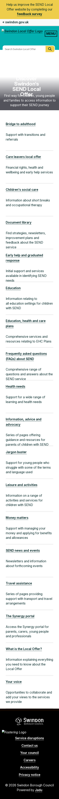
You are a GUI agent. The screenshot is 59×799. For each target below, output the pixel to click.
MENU (51, 34)
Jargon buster (16, 452)
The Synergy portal (20, 616)
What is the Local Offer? (24, 649)
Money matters (17, 518)
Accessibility (29, 767)
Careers (30, 760)
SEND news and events (23, 550)
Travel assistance (19, 583)
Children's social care (22, 190)
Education (13, 288)
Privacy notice (29, 775)
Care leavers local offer (23, 157)
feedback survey (29, 14)
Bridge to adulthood (21, 124)
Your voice (14, 682)
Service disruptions (29, 738)
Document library (18, 222)
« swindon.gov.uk (15, 22)
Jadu (38, 790)
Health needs (15, 386)
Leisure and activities (21, 485)
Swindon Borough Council (29, 721)
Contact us (29, 745)
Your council (29, 753)
